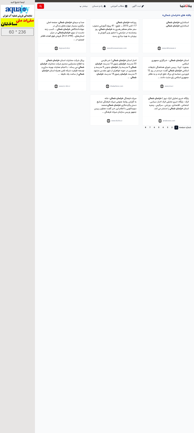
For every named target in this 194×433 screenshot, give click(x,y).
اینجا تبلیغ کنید (17, 2)
